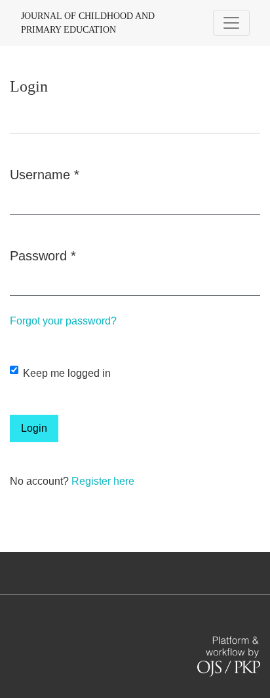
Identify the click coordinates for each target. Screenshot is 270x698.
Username (44, 174)
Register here (102, 481)
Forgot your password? (63, 320)
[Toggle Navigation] (231, 23)
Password (43, 255)
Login (34, 428)
